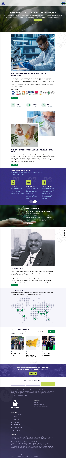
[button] (35, 201)
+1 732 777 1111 (16, 422)
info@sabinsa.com (17, 427)
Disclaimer (25, 454)
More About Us (28, 20)
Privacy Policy (14, 454)
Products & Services (39, 404)
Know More (14, 97)
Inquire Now (64, 233)
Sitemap (20, 454)
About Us (36, 402)
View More (51, 331)
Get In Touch (38, 20)
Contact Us (37, 409)
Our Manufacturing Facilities (41, 406)
